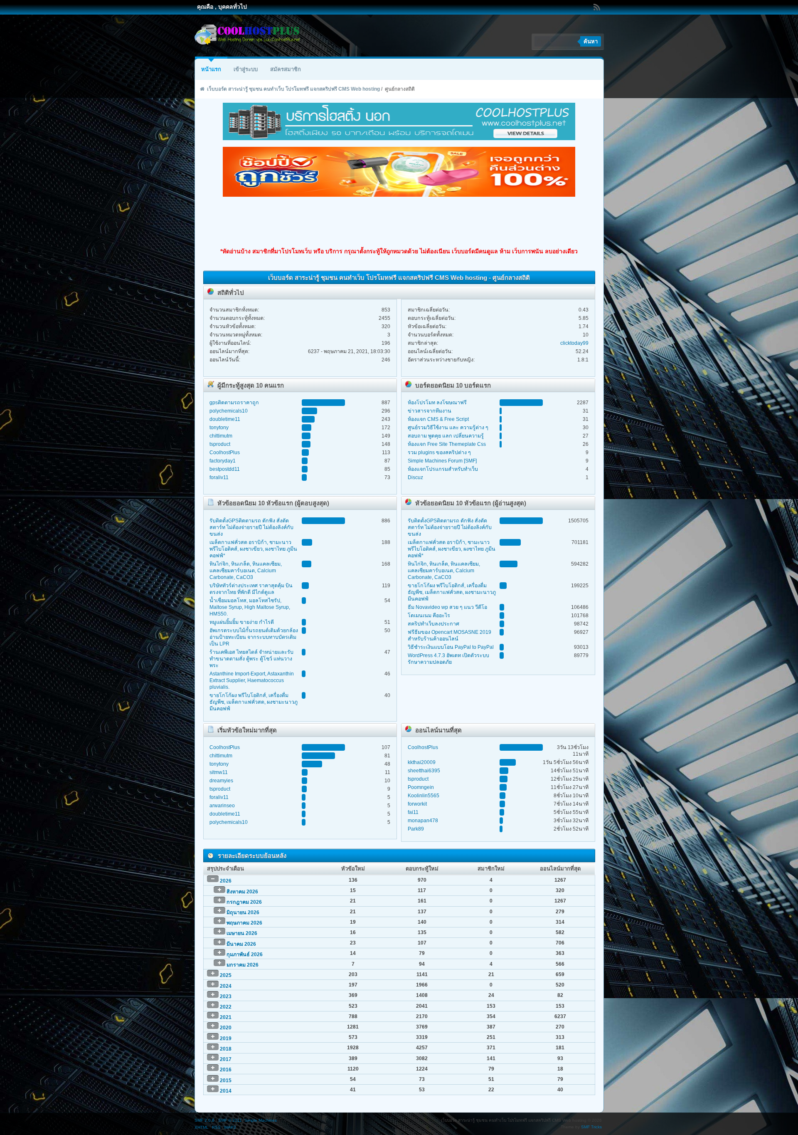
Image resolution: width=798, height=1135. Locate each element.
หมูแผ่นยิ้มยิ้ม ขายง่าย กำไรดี (241, 622)
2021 (226, 1017)
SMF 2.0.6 (204, 1120)
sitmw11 (218, 772)
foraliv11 (219, 477)
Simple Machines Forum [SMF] (442, 461)
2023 (226, 996)
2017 (226, 1059)
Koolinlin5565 (423, 796)
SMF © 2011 (230, 1120)
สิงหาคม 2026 (242, 892)
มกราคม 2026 (243, 965)
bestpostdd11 (224, 469)
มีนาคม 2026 (241, 944)
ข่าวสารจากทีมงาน (429, 411)
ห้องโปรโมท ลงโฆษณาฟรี (437, 403)
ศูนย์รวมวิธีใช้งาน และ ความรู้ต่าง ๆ (448, 427)
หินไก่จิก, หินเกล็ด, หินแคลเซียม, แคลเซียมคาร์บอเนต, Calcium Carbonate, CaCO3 (245, 570)
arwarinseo (222, 806)
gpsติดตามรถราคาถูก (234, 403)
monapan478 (423, 820)
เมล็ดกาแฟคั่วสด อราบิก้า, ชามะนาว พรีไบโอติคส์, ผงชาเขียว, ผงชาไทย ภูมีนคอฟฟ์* (253, 549)
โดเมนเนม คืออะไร (429, 615)
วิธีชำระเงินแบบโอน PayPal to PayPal (451, 647)
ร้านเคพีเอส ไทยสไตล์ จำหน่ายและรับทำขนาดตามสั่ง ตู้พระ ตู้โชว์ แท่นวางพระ (251, 658)
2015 (226, 1080)
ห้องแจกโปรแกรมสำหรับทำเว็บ (443, 469)
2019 (226, 1038)
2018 (226, 1049)
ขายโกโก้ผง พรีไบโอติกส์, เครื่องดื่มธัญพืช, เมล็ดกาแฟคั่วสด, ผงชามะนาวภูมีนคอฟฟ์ (253, 702)
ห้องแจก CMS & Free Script (438, 419)
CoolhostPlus (224, 452)
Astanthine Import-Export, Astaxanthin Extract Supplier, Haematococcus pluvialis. (251, 680)
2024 (226, 986)
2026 (226, 881)
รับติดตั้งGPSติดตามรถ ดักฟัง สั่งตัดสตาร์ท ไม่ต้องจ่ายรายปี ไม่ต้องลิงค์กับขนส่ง (251, 527)
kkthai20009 (422, 762)
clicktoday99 (574, 343)
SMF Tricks (591, 1127)
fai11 (413, 812)
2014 (226, 1091)
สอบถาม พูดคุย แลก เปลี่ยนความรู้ (446, 436)
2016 (226, 1070)
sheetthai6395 (424, 771)
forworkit (417, 804)
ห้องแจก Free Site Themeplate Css (447, 444)
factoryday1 (222, 461)
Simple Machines (260, 1120)
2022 (226, 1007)
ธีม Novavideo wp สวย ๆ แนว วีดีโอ (447, 607)
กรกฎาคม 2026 (244, 902)
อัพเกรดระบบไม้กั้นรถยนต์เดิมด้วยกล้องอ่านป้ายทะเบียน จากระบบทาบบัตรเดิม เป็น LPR (253, 637)
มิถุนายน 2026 (243, 912)
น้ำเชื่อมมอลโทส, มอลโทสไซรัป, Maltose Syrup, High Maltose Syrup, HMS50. (249, 607)
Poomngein (421, 787)
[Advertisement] (399, 222)
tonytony (219, 427)
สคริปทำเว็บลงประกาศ (433, 624)
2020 (226, 1028)
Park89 (416, 829)
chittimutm (220, 436)
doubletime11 (224, 419)
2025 (226, 975)
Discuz (415, 477)
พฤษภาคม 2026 (244, 923)
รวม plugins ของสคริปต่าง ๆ (439, 452)
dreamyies (221, 781)
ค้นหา (591, 41)
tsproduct (219, 444)
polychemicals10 (228, 411)
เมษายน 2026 (242, 933)
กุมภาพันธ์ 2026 (245, 954)
